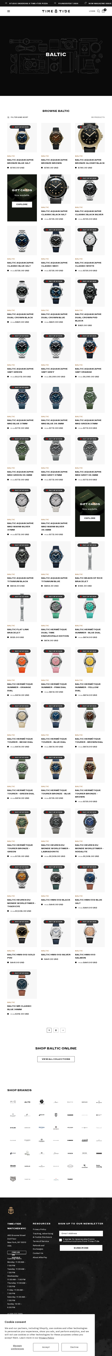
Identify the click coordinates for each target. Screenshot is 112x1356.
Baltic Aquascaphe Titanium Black (20, 579)
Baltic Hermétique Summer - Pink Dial (54, 686)
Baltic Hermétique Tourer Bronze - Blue (56, 792)
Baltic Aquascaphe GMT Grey (54, 370)
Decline (74, 1347)
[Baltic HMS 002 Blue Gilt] (90, 878)
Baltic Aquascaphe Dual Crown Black (20, 316)
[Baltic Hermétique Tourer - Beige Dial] (22, 716)
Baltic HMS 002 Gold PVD (21, 956)
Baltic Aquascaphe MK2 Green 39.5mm (20, 473)
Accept (46, 1347)
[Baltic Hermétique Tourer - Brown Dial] (90, 716)
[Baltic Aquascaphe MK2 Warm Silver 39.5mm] (56, 501)
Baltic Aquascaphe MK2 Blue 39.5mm (54, 422)
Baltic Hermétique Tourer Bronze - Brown (88, 793)
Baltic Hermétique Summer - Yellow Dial (88, 687)
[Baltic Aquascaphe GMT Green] (22, 346)
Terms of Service (41, 1241)
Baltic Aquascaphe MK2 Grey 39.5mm (88, 473)
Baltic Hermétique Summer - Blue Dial (88, 631)
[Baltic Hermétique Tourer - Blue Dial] (56, 716)
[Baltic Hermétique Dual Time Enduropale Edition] (56, 607)
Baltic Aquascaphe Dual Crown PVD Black (88, 317)
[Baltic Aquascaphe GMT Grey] (56, 346)
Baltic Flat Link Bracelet (18, 631)
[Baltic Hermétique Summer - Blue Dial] (90, 607)
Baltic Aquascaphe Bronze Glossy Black (90, 161)
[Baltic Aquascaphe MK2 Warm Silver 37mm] (22, 501)
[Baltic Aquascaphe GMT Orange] (90, 346)
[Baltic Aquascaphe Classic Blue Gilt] (22, 240)
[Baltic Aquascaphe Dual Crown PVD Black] (90, 292)
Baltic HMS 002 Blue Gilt (88, 901)
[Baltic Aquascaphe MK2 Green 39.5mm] (22, 449)
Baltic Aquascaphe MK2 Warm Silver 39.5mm (54, 526)
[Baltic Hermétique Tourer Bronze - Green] (22, 823)
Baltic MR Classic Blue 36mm (19, 1007)
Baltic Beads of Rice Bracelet (89, 579)
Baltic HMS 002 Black (55, 900)
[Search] (98, 11)
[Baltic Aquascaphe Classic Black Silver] (90, 189)
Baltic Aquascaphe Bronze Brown (54, 161)
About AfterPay (40, 1257)
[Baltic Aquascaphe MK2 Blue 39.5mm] (56, 398)
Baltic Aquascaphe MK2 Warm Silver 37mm (20, 526)
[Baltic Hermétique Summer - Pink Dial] (56, 662)
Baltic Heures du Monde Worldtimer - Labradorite (55, 848)
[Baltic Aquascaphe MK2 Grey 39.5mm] (90, 449)
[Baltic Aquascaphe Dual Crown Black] (22, 292)
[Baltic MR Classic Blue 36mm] (22, 984)
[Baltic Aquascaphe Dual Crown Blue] (56, 292)
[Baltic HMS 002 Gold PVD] (22, 932)
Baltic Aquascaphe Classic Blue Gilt (20, 264)
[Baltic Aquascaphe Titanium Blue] (56, 556)
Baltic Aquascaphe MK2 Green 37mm (88, 422)
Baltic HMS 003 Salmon (85, 956)
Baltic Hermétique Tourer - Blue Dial (54, 740)
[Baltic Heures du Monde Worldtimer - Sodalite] (90, 823)
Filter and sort (19, 117)
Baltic (11, 156)
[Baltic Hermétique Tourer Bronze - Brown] (90, 768)
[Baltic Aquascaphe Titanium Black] (22, 556)
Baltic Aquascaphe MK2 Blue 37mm (20, 422)
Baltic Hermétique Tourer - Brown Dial (89, 740)
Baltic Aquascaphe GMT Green (20, 370)
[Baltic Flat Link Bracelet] (22, 607)
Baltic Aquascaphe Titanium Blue (54, 579)
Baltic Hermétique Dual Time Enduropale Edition (55, 632)
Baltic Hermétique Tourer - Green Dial (20, 792)
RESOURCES (42, 1223)
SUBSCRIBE (81, 1248)
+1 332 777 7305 (15, 1314)
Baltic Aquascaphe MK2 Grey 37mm (54, 473)
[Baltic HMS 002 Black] (56, 878)
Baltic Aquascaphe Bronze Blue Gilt (20, 161)
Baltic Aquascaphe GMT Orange (88, 370)
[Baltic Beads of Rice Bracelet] (90, 556)
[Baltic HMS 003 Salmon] (90, 932)
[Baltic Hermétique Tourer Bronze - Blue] (56, 768)
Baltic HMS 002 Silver (56, 955)
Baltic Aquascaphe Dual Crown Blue (54, 316)
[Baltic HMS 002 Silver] (56, 932)
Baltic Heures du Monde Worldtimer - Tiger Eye (21, 903)
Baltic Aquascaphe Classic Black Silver (89, 213)
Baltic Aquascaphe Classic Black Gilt (54, 213)
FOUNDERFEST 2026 (59, 4)
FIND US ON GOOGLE (16, 1253)
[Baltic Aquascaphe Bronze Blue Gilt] (22, 137)
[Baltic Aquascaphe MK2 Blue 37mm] (22, 398)
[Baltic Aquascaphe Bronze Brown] (56, 137)
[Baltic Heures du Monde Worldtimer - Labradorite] (56, 823)
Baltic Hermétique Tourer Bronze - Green (20, 848)
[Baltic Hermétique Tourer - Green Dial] (22, 768)
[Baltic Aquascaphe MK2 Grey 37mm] (56, 449)
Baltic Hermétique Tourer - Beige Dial (20, 740)
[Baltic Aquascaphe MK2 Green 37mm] (90, 398)
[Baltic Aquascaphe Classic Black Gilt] (56, 189)
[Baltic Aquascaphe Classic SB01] (56, 240)
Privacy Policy (46, 1338)
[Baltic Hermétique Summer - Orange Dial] (22, 662)
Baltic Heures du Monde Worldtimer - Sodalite (89, 848)
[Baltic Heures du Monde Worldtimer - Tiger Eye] (22, 878)
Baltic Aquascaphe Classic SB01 (54, 264)
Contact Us (38, 1253)
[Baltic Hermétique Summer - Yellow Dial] (90, 662)
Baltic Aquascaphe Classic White (88, 264)
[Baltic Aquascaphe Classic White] (90, 240)
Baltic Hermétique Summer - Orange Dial (20, 687)
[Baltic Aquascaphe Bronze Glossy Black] (90, 137)
